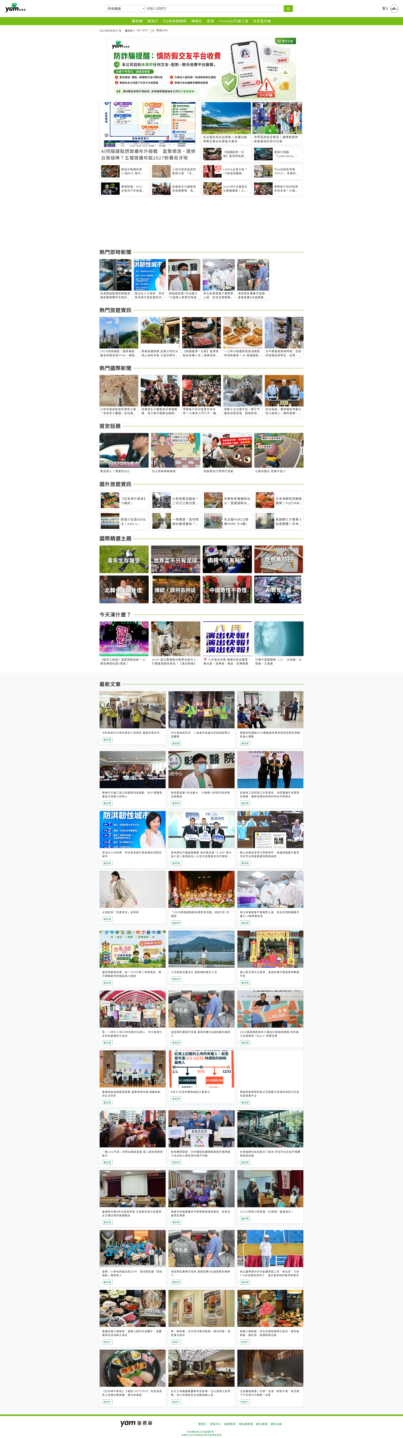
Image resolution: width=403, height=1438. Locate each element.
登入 (385, 8)
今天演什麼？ (115, 614)
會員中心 (215, 1424)
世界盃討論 (262, 21)
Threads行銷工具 (233, 21)
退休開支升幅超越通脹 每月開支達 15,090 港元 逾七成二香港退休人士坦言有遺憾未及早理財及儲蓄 (201, 856)
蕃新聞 (137, 21)
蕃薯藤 (15, 8)
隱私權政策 (246, 1424)
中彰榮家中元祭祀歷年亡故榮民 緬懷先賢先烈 (131, 732)
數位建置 (262, 1424)
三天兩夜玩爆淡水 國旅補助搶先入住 (194, 972)
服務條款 (230, 1424)
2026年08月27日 (110, 30)
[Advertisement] (193, 223)
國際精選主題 (115, 538)
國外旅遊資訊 (115, 484)
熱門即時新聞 (115, 252)
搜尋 (210, 21)
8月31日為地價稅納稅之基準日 (190, 1092)
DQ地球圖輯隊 (175, 21)
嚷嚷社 (196, 21)
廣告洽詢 (276, 1424)
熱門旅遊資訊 (115, 310)
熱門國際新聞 (115, 368)
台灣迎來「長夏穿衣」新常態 (120, 912)
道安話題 (110, 425)
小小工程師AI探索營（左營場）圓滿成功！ (267, 1211)
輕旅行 (153, 21)
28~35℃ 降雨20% (152, 30)
